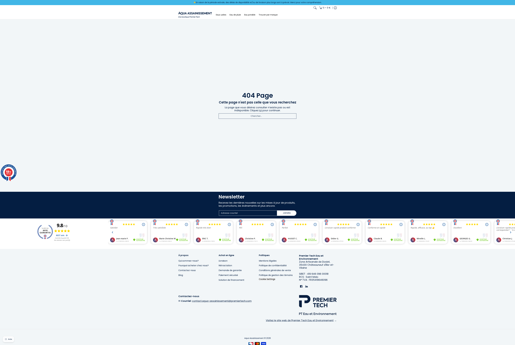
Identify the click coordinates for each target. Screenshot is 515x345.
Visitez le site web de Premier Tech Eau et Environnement (300, 320)
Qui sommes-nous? (188, 260)
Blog (180, 275)
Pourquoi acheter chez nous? (193, 265)
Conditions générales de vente (275, 270)
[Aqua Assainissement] (195, 14)
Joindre (287, 212)
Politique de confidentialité (273, 265)
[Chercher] (315, 7)
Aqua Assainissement (254, 338)
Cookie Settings (267, 279)
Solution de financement (231, 280)
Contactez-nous (187, 270)
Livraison (223, 260)
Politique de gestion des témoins (276, 275)
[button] (301, 286)
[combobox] (257, 116)
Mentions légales (268, 260)
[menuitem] (325, 7)
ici (260, 110)
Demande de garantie (230, 270)
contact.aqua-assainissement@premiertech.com (222, 301)
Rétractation (225, 265)
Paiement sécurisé (228, 275)
